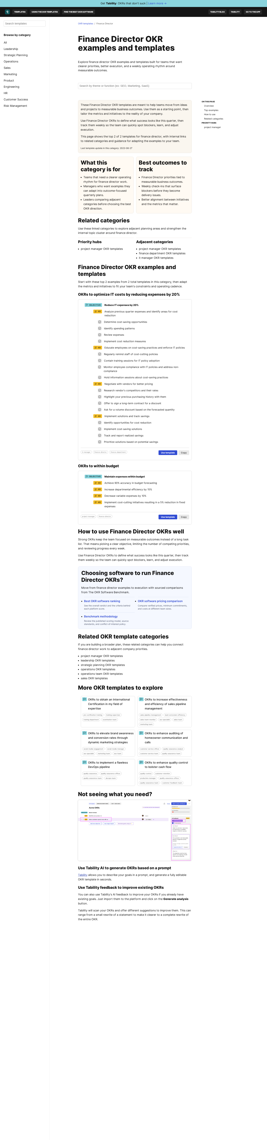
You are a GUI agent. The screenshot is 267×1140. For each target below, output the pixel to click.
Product (9, 80)
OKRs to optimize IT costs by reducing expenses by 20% (129, 294)
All (5, 42)
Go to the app (253, 12)
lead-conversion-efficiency (175, 715)
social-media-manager (115, 749)
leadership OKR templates (98, 660)
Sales (7, 67)
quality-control (145, 773)
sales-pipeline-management (150, 715)
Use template (168, 452)
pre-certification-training (93, 715)
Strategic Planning (16, 55)
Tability (235, 12)
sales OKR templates (94, 678)
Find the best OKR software (78, 12)
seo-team (117, 753)
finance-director (100, 452)
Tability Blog (217, 12)
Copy (184, 452)
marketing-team (146, 724)
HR (6, 93)
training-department (91, 719)
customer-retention (162, 773)
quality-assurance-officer (110, 773)
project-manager (88, 516)
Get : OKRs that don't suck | (134, 3)
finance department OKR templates (162, 253)
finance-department (118, 452)
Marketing (10, 74)
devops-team (111, 778)
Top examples (211, 110)
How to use (209, 114)
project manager (212, 127)
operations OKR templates (98, 669)
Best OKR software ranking (102, 601)
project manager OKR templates (102, 248)
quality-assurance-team (171, 753)
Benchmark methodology (101, 616)
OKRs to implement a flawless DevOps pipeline (108, 765)
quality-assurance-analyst (173, 749)
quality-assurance (90, 773)
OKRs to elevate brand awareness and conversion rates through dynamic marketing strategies (111, 738)
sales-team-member (148, 719)
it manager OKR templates (156, 257)
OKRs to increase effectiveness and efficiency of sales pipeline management (166, 704)
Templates (19, 12)
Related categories (213, 118)
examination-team (110, 719)
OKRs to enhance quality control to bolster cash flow (166, 765)
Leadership (11, 48)
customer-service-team (149, 753)
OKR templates (85, 23)
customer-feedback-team (172, 783)
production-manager (148, 778)
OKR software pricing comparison (160, 601)
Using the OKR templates (45, 12)
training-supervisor (113, 715)
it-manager (86, 452)
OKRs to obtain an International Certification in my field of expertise (109, 704)
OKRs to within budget (98, 466)
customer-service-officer (149, 749)
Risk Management (15, 105)
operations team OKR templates (102, 673)
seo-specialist (165, 719)
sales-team (178, 719)
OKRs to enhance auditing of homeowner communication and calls (166, 738)
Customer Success (16, 99)
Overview (209, 105)
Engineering (11, 86)
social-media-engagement (93, 749)
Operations (11, 61)
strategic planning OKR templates (103, 665)
